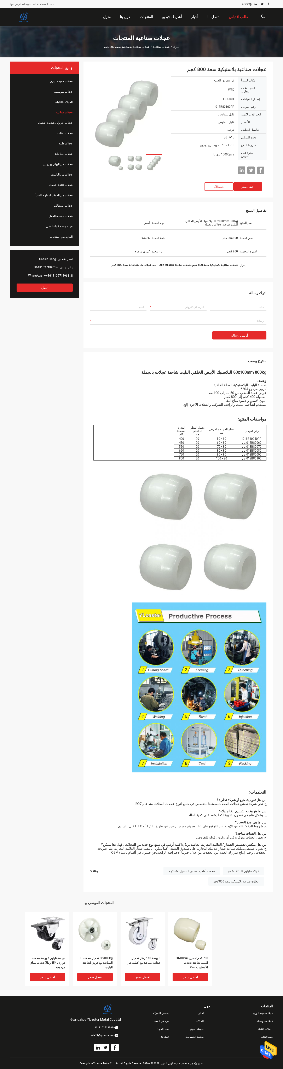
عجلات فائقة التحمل (61, 185)
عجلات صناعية (161, 46)
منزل (176, 46)
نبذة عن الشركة (161, 1013)
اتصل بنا (165, 1036)
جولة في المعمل (160, 1021)
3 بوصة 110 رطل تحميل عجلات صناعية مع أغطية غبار (143, 960)
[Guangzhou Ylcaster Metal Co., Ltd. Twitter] (262, 4)
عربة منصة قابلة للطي (59, 226)
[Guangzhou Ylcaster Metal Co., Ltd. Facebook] (268, 4)
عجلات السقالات (63, 205)
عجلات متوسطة (63, 91)
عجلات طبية (66, 143)
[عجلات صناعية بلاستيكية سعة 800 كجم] (127, 113)
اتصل (44, 288)
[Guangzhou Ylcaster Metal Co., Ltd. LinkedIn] (255, 4)
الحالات (200, 1021)
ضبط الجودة (163, 1029)
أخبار (201, 1013)
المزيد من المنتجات (61, 236)
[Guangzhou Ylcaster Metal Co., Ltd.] (23, 17)
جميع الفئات (267, 1036)
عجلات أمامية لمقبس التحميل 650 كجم (192, 871)
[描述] (263, 16)
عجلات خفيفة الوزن (61, 81)
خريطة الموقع (197, 1029)
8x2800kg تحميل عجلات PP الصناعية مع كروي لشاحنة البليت (96, 962)
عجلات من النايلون (62, 174)
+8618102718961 (46, 267)
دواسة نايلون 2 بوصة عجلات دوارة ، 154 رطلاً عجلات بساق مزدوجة (47, 962)
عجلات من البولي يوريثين (58, 164)
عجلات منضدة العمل (61, 216)
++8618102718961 (56, 275)
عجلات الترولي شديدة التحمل (55, 122)
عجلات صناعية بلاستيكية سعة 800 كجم (236, 881)
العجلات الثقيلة (64, 102)
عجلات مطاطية (64, 153)
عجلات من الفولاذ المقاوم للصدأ (54, 195)
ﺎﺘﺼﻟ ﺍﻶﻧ (218, 186)
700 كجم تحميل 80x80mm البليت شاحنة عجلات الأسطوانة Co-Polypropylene (191, 963)
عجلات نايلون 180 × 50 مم (243, 871)
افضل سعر (247, 186)
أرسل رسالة (239, 335)
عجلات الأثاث (65, 133)
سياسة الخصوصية (194, 1036)
